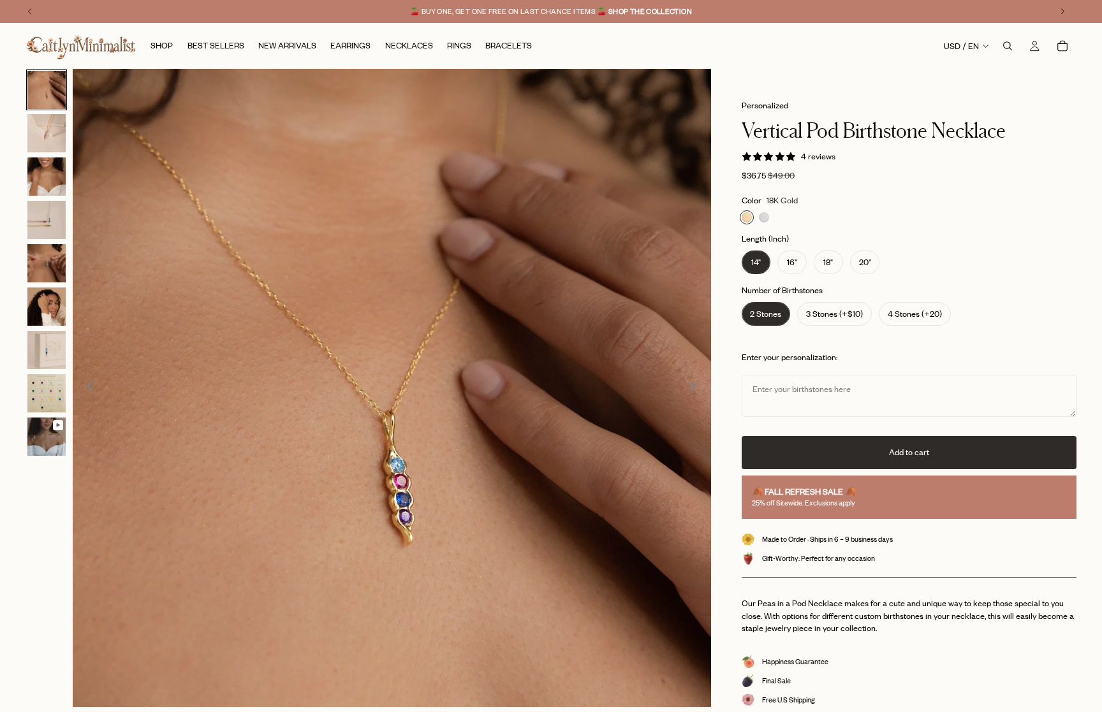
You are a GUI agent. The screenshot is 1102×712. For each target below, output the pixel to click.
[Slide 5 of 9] (46, 263)
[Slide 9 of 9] (46, 437)
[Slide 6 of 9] (46, 306)
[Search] (1008, 46)
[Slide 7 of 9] (46, 350)
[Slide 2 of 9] (46, 133)
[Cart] (1062, 46)
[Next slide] (697, 388)
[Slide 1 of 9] (46, 90)
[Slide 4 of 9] (46, 220)
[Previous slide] (87, 388)
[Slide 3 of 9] (46, 176)
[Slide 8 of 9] (46, 393)
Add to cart (909, 452)
